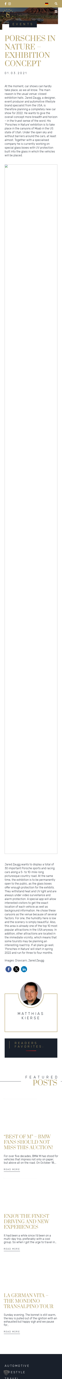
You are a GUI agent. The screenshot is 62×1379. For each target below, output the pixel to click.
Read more (12, 1169)
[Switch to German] (46, 3)
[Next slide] (53, 509)
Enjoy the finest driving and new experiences (26, 1221)
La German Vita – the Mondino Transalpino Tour (28, 1301)
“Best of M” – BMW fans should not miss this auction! (28, 1142)
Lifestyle (15, 1372)
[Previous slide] (9, 509)
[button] (24, 850)
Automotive (17, 1365)
